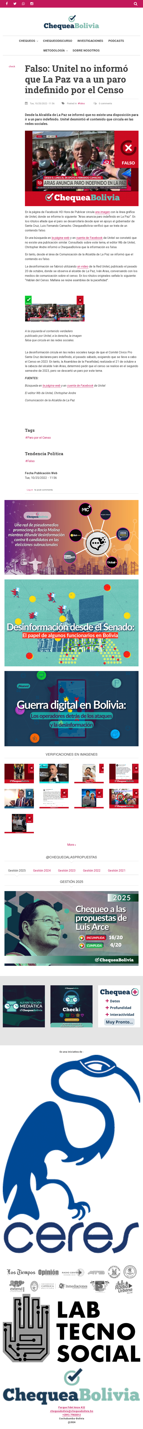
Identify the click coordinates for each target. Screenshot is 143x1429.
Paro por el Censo (39, 437)
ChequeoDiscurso (57, 41)
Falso (82, 103)
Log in (30, 490)
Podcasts (116, 41)
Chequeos (27, 41)
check (12, 66)
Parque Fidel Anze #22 (71, 1407)
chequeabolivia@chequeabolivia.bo (71, 1411)
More (70, 844)
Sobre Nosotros (86, 50)
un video (82, 266)
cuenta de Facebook (89, 238)
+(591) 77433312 (71, 1414)
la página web (60, 238)
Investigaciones (90, 41)
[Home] (71, 22)
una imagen (102, 212)
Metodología (54, 50)
